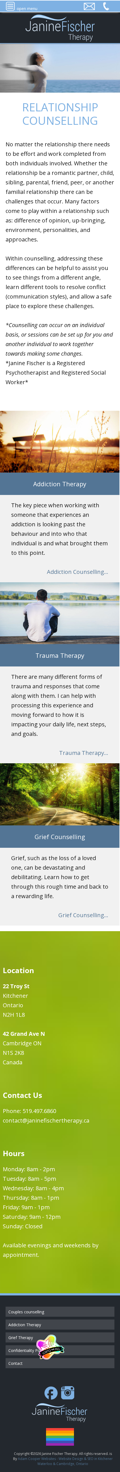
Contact (15, 1363)
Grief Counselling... (83, 915)
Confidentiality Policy (27, 1350)
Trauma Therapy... (83, 753)
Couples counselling (26, 1311)
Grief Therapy (20, 1337)
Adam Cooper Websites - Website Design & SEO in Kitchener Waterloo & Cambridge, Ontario (65, 1461)
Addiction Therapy (24, 1324)
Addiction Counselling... (77, 572)
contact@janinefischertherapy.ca (46, 1120)
